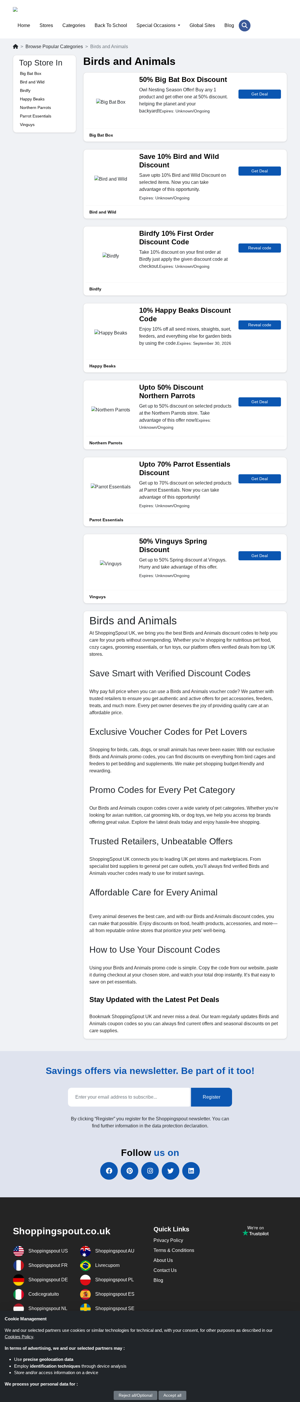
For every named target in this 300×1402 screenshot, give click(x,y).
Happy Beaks (32, 99)
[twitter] (170, 1171)
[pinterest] (129, 1171)
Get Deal (259, 94)
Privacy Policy (168, 1240)
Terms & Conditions (174, 1250)
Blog (229, 25)
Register (211, 1097)
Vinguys (27, 124)
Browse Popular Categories (54, 46)
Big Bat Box (30, 73)
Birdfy (25, 90)
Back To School (111, 25)
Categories (73, 25)
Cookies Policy (19, 1336)
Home (24, 25)
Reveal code (259, 248)
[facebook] (109, 1171)
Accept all (172, 1395)
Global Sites (202, 25)
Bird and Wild (32, 82)
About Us (163, 1260)
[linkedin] (191, 1171)
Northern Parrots (35, 107)
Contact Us (165, 1270)
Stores (46, 25)
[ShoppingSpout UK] (41, 13)
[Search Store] (244, 25)
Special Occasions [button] (157, 25)
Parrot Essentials (35, 116)
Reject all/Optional (135, 1395)
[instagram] (150, 1171)
